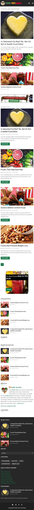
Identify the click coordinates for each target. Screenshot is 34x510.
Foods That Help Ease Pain (10, 68)
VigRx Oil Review (5, 475)
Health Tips (15, 390)
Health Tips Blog (16, 387)
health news (8, 396)
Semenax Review (6, 473)
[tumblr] (19, 504)
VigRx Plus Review (6, 476)
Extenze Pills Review (7, 478)
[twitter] (16, 504)
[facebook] (13, 504)
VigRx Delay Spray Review (8, 483)
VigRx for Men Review (7, 481)
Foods (21, 461)
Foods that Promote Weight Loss (14, 246)
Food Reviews (5, 461)
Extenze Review (5, 471)
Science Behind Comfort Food (11, 87)
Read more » (5, 144)
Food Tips (14, 461)
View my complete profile (8, 406)
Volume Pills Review (7, 480)
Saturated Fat (6, 463)
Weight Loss (15, 463)
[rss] (21, 504)
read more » (20, 403)
